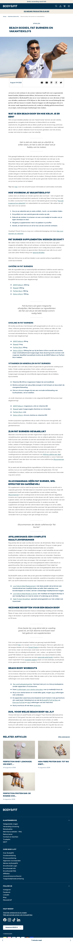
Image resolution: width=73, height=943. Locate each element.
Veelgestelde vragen (10, 824)
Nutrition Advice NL (13, 16)
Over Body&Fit (8, 853)
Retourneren (7, 834)
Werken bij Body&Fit (10, 863)
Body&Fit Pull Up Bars (50, 700)
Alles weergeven (64, 737)
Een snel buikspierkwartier (22, 684)
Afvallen (36, 23)
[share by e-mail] (47, 82)
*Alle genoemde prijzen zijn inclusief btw (17, 915)
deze (53, 693)
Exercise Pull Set (19, 702)
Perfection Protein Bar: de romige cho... (17, 794)
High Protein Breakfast (21, 599)
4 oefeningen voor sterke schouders (30, 689)
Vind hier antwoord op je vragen (15, 913)
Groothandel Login (10, 866)
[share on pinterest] (51, 82)
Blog (4, 897)
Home (4, 16)
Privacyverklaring (9, 858)
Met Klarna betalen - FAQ (12, 832)
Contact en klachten (10, 837)
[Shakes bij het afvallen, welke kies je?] (3, 940)
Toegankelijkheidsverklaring (13, 879)
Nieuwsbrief (7, 900)
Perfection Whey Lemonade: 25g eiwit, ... (17, 762)
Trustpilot (6, 839)
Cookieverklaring (9, 856)
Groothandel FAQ (9, 871)
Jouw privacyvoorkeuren (12, 876)
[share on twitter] (61, 82)
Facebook (6, 892)
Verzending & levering (11, 827)
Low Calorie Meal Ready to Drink (25, 594)
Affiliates (6, 874)
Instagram (7, 890)
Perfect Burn (17, 291)
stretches (37, 706)
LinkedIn (6, 895)
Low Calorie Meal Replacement (24, 586)
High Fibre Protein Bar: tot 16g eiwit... (53, 762)
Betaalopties (7, 829)
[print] (42, 82)
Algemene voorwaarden (12, 861)
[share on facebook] (56, 82)
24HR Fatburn (18, 285)
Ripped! (15, 288)
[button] (65, 6)
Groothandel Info (9, 868)
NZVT (5, 842)
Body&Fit (9, 934)
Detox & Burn (18, 294)
